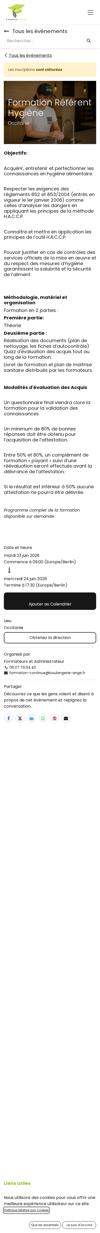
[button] (50, 601)
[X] (20, 718)
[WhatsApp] (43, 718)
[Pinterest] (54, 718)
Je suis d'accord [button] (79, 1225)
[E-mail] (66, 718)
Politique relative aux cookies (26, 1210)
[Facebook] (8, 718)
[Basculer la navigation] (90, 12)
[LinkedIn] (31, 718)
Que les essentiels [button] (45, 1225)
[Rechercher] (88, 41)
